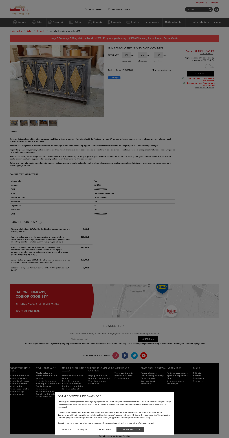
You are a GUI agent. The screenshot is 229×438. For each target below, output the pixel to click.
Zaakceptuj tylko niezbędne (74, 430)
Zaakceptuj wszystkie (130, 430)
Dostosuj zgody (104, 430)
